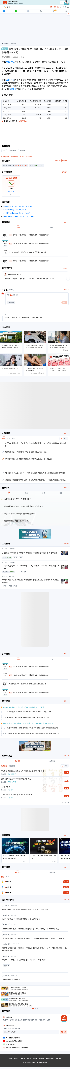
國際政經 (11, 576)
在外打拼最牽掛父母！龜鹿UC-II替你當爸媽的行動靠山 (59, 346)
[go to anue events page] (61, 7)
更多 (65, 438)
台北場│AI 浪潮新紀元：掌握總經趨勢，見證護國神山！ (29, 243)
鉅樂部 (29, 1059)
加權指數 (12, 89)
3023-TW (10, 62)
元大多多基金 (5, 787)
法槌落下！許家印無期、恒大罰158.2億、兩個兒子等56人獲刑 (58, 369)
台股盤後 (13, 43)
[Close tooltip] (64, 15)
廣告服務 (41, 1059)
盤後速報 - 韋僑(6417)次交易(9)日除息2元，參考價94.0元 (23, 317)
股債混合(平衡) (12, 782)
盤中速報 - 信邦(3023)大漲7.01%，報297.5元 (17, 206)
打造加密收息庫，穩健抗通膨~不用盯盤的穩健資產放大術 (27, 252)
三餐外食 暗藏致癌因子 (10, 368)
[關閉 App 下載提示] (2, 2)
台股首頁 (57, 160)
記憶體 (8, 881)
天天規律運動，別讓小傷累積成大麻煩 (34, 369)
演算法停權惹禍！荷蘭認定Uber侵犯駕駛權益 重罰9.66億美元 (34, 346)
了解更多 (64, 172)
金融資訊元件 (50, 1059)
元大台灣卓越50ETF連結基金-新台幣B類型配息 (16, 795)
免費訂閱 (63, 1032)
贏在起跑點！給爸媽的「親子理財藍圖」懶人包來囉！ (18, 157)
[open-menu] (2, 7)
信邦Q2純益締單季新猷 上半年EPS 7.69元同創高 (18, 216)
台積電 (8, 887)
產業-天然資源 (12, 774)
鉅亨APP (16, 1059)
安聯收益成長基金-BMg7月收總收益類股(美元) (16, 779)
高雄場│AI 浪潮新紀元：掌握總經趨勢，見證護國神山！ (29, 261)
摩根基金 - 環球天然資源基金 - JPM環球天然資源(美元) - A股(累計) (22, 771)
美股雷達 (12, 548)
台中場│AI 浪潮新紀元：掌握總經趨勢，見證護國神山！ (29, 235)
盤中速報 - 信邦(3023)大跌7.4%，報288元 (16, 213)
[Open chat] (66, 11)
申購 (66, 772)
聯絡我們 (58, 1059)
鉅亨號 (23, 1059)
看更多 (66, 222)
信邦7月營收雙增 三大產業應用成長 (14, 210)
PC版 (10, 1059)
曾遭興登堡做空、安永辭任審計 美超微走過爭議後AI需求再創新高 (11, 346)
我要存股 (64, 160)
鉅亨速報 (6, 43)
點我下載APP (24, 121)
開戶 (66, 780)
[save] (53, 11)
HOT (10, 235)
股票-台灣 (10, 790)
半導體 (8, 892)
